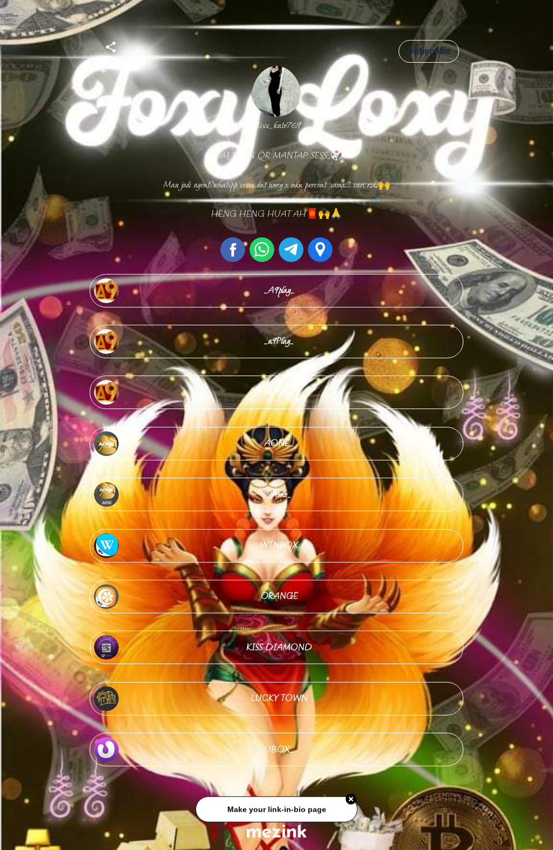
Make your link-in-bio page (276, 812)
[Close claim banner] (351, 802)
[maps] (320, 249)
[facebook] (232, 249)
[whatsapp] (261, 249)
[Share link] (110, 45)
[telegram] (291, 249)
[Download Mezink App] (277, 830)
